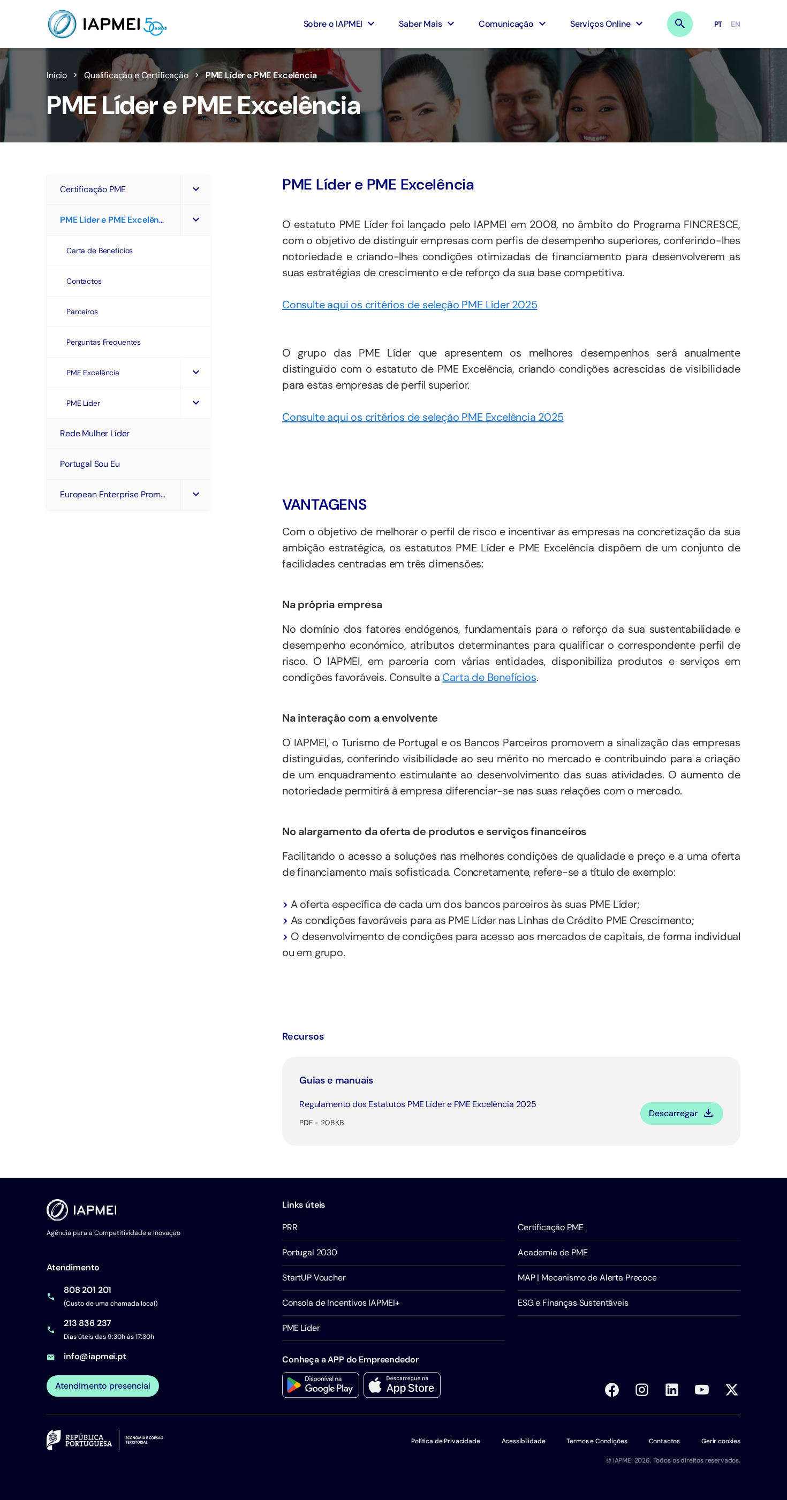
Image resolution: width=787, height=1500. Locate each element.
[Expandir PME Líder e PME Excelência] (195, 220)
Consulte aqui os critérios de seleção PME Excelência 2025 (423, 417)
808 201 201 (87, 1290)
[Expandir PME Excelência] (195, 373)
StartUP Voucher (314, 1277)
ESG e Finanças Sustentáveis (573, 1302)
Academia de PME (553, 1252)
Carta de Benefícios (489, 677)
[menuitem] (341, 24)
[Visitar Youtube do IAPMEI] (701, 1389)
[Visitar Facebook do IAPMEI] (611, 1389)
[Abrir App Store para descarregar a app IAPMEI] (402, 1385)
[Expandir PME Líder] (195, 403)
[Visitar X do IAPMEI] (731, 1389)
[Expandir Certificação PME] (195, 189)
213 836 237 (87, 1323)
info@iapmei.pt (95, 1356)
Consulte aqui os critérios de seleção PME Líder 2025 (410, 305)
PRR (290, 1227)
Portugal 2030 (309, 1252)
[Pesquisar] (680, 24)
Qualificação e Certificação (136, 75)
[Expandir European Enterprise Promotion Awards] (195, 495)
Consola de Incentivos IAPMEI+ (340, 1302)
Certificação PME (550, 1227)
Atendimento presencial (102, 1385)
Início (57, 75)
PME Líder (301, 1328)
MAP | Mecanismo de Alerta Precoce (587, 1277)
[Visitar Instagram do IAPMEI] (641, 1389)
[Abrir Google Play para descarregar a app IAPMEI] (320, 1385)
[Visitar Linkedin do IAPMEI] (671, 1389)
